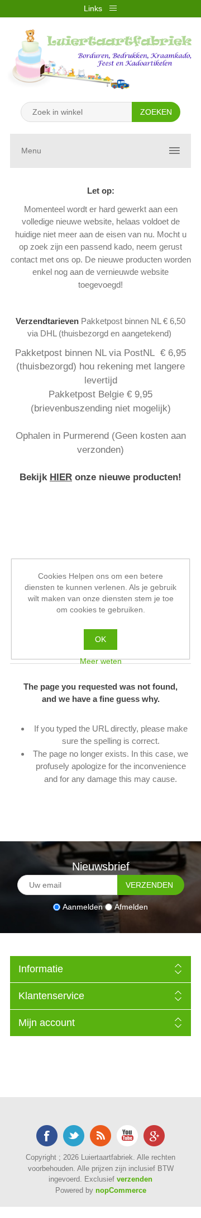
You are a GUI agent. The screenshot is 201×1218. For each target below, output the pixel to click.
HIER (61, 477)
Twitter (73, 1135)
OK (100, 639)
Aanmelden (83, 906)
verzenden (134, 1179)
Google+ (154, 1135)
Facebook (47, 1135)
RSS (100, 1135)
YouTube (127, 1135)
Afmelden (131, 906)
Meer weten (101, 661)
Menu (31, 150)
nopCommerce (120, 1190)
